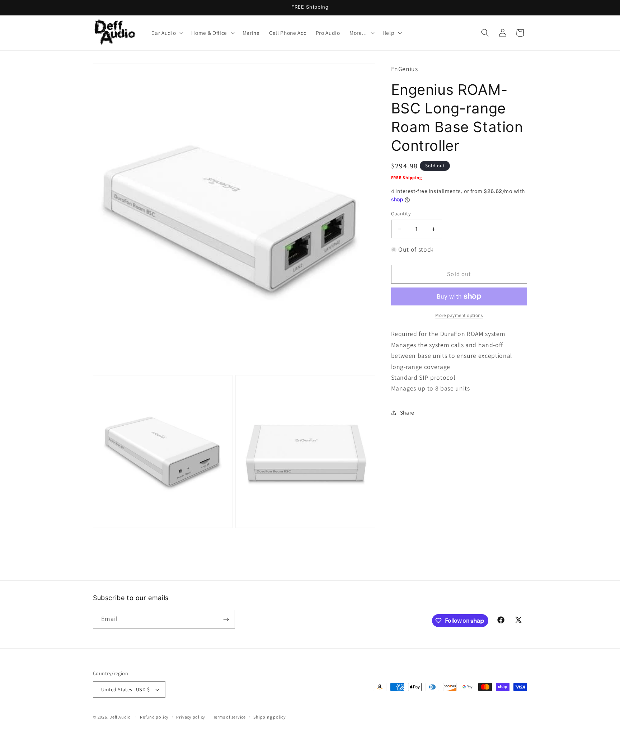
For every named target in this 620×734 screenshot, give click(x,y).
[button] (167, 32)
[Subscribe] (226, 619)
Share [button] (407, 412)
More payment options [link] (459, 315)
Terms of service (229, 717)
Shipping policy (269, 717)
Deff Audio (120, 717)
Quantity (401, 213)
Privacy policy (190, 717)
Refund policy (154, 717)
